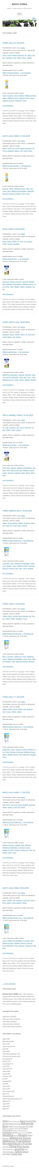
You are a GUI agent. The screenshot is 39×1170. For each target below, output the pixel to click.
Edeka (4, 1128)
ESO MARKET (6, 1064)
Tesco (4, 55)
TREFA (29, 55)
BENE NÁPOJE (6, 1041)
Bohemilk (18, 101)
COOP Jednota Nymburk (15, 55)
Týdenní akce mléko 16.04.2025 (12, 1026)
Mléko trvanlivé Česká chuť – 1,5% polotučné (17, 541)
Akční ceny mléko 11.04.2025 (16, 792)
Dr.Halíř (29, 1126)
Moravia (22, 98)
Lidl (21, 151)
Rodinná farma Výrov (8, 1149)
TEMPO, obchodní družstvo (10, 1099)
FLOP (14, 58)
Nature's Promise (19, 121)
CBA (3, 805)
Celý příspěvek (8, 106)
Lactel (14, 1132)
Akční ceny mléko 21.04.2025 (16, 136)
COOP (25, 151)
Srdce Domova (8, 1152)
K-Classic (24, 1128)
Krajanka (10, 96)
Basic (22, 1120)
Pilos (27, 98)
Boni (4, 284)
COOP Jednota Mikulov (9, 1054)
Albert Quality (13, 1121)
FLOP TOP (11, 148)
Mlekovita (5, 1138)
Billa (34, 1121)
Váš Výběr (6, 1154)
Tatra (4, 96)
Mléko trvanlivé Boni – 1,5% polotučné (15, 259)
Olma (16, 96)
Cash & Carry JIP (7, 1046)
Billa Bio (5, 1124)
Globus (28, 113)
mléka (23, 48)
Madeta (21, 96)
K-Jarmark (5, 563)
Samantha (19, 1148)
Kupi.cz (11, 999)
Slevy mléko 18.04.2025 (13, 229)
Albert (19, 58)
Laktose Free (21, 1132)
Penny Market (12, 523)
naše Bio (5, 1147)
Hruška (9, 244)
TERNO (29, 58)
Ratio (4, 1094)
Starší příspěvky (8, 984)
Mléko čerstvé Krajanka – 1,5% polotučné (16, 73)
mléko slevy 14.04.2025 (13, 603)
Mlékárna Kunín (13, 98)
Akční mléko (19, 4)
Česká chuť (28, 583)
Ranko (26, 1146)
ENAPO (4, 1061)
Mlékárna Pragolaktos (19, 191)
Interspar (5, 1076)
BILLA (24, 58)
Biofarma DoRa (15, 1124)
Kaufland (9, 58)
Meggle (16, 287)
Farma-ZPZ (18, 1128)
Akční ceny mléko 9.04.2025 (15, 888)
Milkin (30, 1135)
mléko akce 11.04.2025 (13, 696)
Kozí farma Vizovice (22, 1130)
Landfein (29, 1132)
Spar (26, 1149)
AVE (18, 1121)
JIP (25, 55)
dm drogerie (6, 1059)
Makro (9, 337)
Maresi (16, 1135)
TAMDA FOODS (7, 1096)
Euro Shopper (10, 1128)
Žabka (4, 1109)
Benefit (29, 1121)
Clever (32, 98)
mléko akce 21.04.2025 (13, 42)
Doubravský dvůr (20, 1127)
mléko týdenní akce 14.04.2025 (17, 510)
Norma (4, 1089)
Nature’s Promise (8, 101)
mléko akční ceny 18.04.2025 (16, 322)
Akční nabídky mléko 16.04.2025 (17, 415)
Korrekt (14, 1130)
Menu (19, 13)
